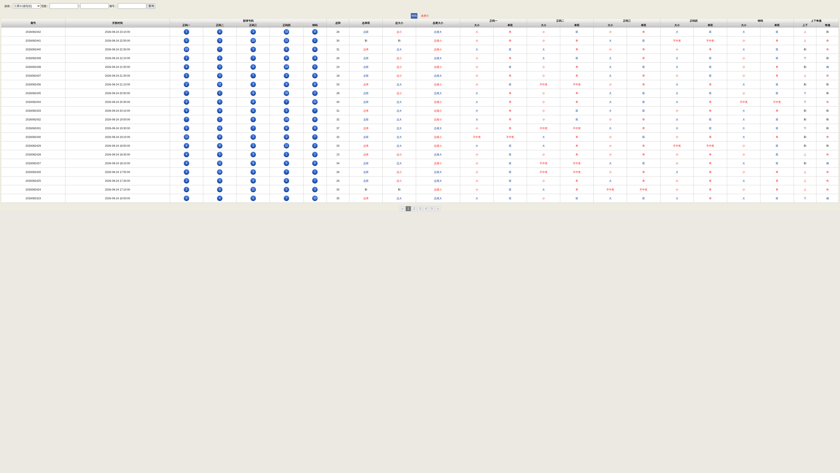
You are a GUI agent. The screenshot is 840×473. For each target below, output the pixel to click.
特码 (414, 15)
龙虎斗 (425, 15)
